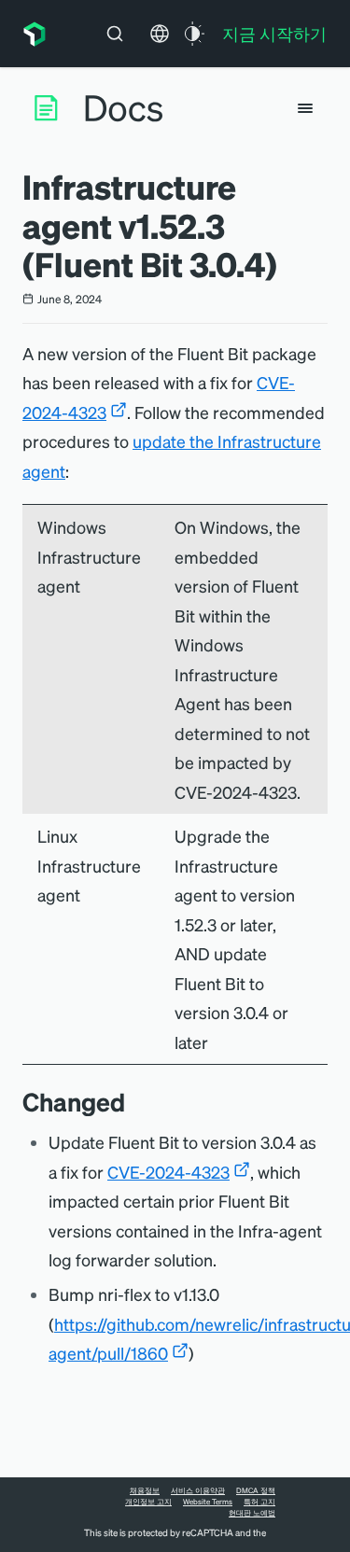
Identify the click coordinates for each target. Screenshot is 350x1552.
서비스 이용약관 (198, 1490)
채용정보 (145, 1490)
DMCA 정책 (255, 1490)
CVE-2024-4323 (168, 1171)
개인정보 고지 (148, 1501)
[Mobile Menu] (305, 108)
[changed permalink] (134, 1101)
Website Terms (207, 1501)
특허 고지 (259, 1501)
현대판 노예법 (252, 1512)
